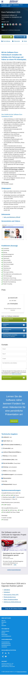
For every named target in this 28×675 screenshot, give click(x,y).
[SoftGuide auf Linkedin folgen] (5, 653)
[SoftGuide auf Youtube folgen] (5, 656)
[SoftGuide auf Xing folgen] (2, 656)
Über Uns (3, 620)
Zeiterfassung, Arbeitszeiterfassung (12, 601)
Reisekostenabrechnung (10, 597)
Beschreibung (6, 41)
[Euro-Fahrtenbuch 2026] (13, 232)
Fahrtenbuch (16, 4)
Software (5, 4)
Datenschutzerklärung (16, 373)
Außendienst (7, 589)
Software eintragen (5, 631)
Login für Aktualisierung (6, 636)
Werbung (3, 632)
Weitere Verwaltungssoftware (11, 599)
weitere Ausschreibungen (14, 569)
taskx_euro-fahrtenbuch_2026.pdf (12, 217)
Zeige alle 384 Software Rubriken (14, 608)
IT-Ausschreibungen (5, 641)
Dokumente (17, 41)
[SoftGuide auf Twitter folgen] (8, 653)
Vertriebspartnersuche (5, 643)
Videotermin (14, 421)
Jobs (2, 623)
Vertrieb (10, 4)
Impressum (3, 625)
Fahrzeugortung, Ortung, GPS (11, 594)
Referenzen (3, 622)
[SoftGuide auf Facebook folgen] (2, 653)
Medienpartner (4, 634)
